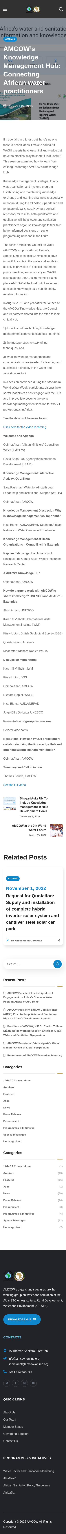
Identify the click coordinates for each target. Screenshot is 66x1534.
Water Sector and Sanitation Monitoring (28, 1471)
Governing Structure (16, 1433)
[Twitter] (6, 1383)
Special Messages (14, 1134)
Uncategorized (12, 1141)
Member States (13, 1426)
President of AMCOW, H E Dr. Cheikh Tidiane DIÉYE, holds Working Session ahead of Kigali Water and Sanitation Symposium (33, 1031)
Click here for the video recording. (25, 427)
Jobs (6, 1100)
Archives (10, 39)
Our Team (9, 1419)
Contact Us (10, 1441)
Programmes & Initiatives (18, 1127)
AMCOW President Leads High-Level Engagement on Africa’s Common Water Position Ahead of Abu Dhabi (28, 997)
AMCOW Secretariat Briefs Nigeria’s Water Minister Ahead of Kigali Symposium (31, 1045)
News (6, 1107)
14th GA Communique (17, 1080)
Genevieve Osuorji (28, 940)
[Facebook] (15, 1383)
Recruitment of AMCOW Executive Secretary (34, 1055)
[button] (61, 9)
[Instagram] (24, 1383)
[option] (33, 909)
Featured (8, 1094)
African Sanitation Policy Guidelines (26, 1485)
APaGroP (9, 1478)
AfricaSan (9, 1492)
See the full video (14, 784)
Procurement (11, 1121)
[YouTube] (33, 1383)
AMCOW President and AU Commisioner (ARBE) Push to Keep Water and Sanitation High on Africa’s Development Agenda (30, 1014)
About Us (9, 1412)
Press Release (12, 1114)
